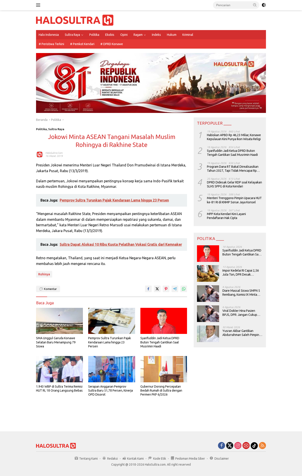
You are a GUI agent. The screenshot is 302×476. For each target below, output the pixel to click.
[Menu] (39, 5)
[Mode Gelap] (264, 5)
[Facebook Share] (148, 289)
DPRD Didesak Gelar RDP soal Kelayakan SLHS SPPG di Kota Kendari (234, 184)
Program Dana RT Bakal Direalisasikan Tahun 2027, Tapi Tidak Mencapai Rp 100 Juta (232, 168)
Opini (124, 34)
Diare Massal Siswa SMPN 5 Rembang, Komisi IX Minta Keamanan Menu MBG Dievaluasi (241, 292)
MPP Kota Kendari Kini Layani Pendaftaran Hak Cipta (226, 215)
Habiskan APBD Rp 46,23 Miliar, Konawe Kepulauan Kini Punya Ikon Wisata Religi (234, 137)
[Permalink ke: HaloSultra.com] (39, 154)
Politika (94, 34)
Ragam (138, 34)
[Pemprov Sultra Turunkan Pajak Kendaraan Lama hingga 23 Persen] (111, 321)
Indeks (156, 34)
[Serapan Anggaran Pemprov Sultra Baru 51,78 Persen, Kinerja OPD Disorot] (111, 369)
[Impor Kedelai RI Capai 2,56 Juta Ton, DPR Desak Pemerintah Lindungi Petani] (208, 273)
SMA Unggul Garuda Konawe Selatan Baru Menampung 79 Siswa (56, 342)
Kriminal (187, 34)
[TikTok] (254, 445)
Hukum (171, 34)
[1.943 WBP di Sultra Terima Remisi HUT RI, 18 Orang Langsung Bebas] (59, 369)
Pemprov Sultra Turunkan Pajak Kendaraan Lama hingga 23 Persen (109, 342)
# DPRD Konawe (111, 44)
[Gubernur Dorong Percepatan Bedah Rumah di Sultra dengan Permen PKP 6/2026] (163, 369)
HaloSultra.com (54, 152)
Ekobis (109, 34)
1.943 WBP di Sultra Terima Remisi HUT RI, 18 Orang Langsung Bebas (59, 388)
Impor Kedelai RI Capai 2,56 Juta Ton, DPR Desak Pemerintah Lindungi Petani (241, 272)
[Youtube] (246, 446)
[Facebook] (221, 446)
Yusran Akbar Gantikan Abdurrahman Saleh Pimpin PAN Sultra (240, 333)
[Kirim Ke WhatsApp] (183, 289)
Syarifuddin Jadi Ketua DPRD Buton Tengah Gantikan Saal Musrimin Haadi (159, 342)
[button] (254, 4)
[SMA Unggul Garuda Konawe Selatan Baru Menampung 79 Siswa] (59, 321)
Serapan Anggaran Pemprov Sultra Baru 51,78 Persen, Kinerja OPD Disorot (110, 390)
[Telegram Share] (175, 289)
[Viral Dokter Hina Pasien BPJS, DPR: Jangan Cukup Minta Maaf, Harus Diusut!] (208, 313)
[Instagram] (237, 446)
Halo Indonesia (49, 34)
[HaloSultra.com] (74, 20)
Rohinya (44, 274)
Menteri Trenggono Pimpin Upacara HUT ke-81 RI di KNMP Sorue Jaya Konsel (234, 200)
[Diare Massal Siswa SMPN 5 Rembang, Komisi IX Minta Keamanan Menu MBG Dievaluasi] (208, 293)
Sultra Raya (72, 34)
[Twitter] (229, 446)
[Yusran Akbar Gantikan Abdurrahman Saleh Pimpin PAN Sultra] (208, 334)
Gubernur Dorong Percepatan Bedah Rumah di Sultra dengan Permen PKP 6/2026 (161, 390)
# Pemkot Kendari (82, 44)
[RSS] (262, 446)
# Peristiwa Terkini (51, 44)
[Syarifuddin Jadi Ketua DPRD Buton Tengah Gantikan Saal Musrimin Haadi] (163, 321)
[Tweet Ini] (157, 289)
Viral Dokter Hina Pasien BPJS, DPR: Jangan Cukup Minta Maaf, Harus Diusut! (239, 312)
